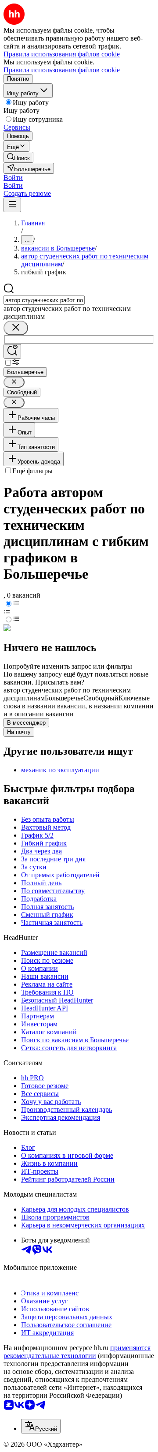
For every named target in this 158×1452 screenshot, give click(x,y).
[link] (18, 157)
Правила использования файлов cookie (62, 70)
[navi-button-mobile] (12, 205)
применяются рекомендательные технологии (77, 1351)
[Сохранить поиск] (12, 351)
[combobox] (44, 300)
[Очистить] (16, 328)
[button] (13, 177)
